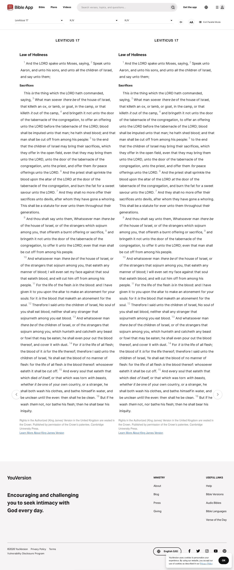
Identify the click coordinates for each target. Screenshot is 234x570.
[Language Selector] (206, 7)
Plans (54, 7)
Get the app (190, 7)
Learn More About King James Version (42, 432)
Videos (67, 7)
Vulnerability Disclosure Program (25, 553)
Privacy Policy (38, 549)
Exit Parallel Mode (211, 22)
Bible (42, 7)
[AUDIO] (181, 22)
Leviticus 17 (21, 20)
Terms (52, 549)
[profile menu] (220, 7)
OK (223, 560)
